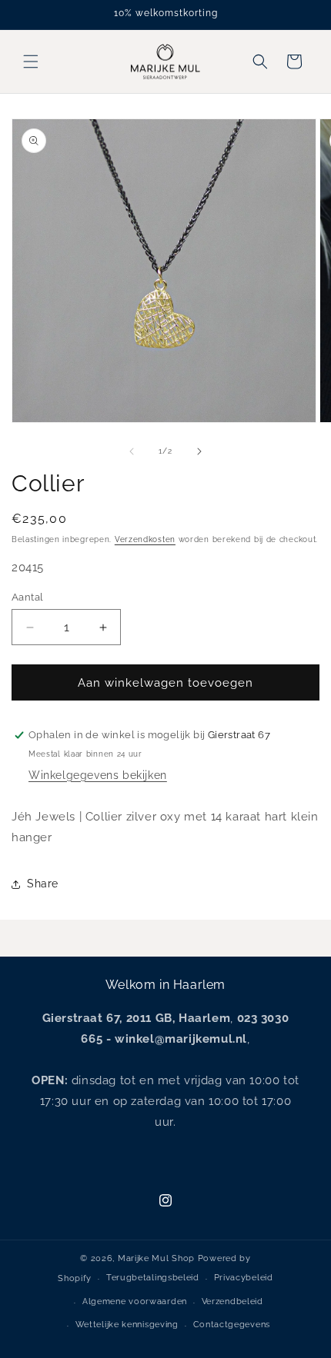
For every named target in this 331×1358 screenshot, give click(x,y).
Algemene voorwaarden (134, 1301)
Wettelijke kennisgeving (127, 1325)
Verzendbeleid (232, 1301)
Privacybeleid (243, 1278)
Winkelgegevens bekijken (97, 775)
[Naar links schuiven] (132, 451)
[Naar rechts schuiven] (199, 451)
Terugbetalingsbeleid (152, 1278)
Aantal (27, 597)
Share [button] (43, 883)
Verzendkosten (145, 539)
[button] (31, 61)
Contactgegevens (232, 1325)
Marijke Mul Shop (156, 1258)
